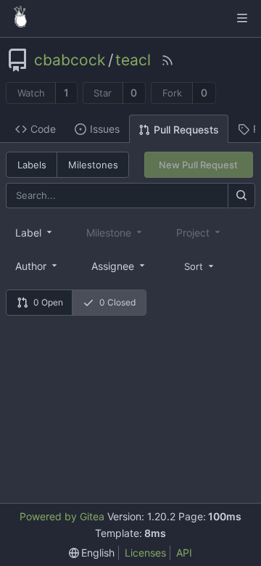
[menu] (200, 265)
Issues (105, 129)
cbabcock (69, 60)
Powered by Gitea (62, 516)
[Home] (20, 18)
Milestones (93, 165)
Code (43, 129)
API (184, 552)
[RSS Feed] (167, 60)
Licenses (145, 552)
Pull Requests (186, 129)
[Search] (241, 195)
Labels (31, 165)
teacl (133, 60)
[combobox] (35, 232)
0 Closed (117, 302)
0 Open (48, 302)
